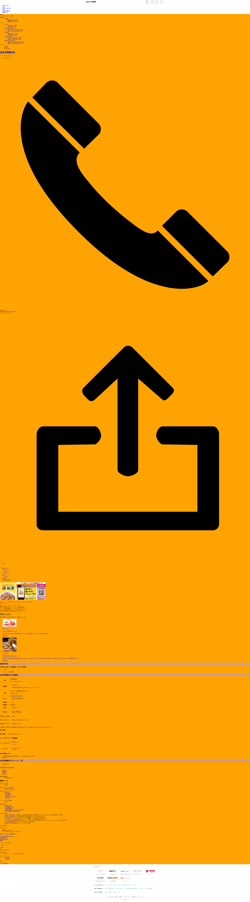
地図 (4, 575)
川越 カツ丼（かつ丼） (10, 796)
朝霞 (4, 9)
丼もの (6, 47)
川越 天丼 (7, 792)
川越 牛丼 (7, 798)
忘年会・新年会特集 (10, 814)
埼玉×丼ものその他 (12, 25)
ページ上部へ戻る (4, 863)
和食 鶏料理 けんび (9, 806)
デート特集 (7, 821)
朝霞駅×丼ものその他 (13, 20)
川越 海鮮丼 (8, 793)
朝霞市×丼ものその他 (13, 33)
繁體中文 (5, 772)
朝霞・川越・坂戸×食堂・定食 (15, 31)
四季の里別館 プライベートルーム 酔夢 (14, 809)
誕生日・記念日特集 (10, 823)
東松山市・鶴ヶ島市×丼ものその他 (16, 41)
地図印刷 (20, 695)
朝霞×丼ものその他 (9, 788)
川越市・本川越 (8, 36)
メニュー (5, 569)
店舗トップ (5, 568)
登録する (5, 757)
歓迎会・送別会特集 (10, 816)
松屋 (6, 801)
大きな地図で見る (14, 695)
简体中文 (5, 771)
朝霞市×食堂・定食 (12, 35)
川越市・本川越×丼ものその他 (15, 37)
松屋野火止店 (8, 805)
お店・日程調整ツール (8, 834)
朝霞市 (6, 32)
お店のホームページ (17, 723)
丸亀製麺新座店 (8, 808)
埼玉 (4, 6)
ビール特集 (7, 817)
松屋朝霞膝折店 (6, 10)
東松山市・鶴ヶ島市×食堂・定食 (15, 43)
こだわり (5, 572)
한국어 (4, 774)
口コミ (4, 577)
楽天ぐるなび (6, 5)
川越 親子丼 (8, 795)
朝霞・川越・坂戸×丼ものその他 (15, 29)
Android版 (7, 857)
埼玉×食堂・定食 (12, 26)
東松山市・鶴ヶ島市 (10, 40)
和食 (6, 46)
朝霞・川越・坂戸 (7, 8)
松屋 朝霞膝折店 (7, 52)
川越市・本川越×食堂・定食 (14, 39)
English (4, 770)
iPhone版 (7, 858)
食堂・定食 (7, 48)
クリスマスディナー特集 (11, 820)
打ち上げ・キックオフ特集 (11, 818)
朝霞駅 (6, 18)
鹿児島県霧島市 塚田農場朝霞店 (12, 811)
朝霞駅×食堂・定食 (12, 21)
